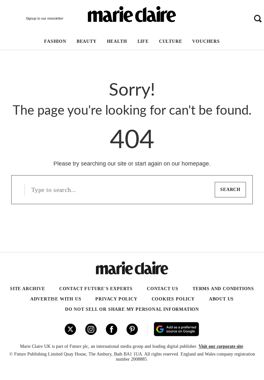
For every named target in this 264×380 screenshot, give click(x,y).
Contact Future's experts (96, 288)
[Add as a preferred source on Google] (197, 329)
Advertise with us (55, 299)
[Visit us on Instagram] (91, 329)
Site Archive (27, 288)
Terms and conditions (223, 288)
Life (143, 41)
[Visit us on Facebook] (111, 329)
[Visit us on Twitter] (70, 329)
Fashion (55, 41)
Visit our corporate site (221, 346)
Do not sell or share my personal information (132, 309)
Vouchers (206, 41)
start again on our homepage (172, 163)
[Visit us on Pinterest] (132, 329)
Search (230, 189)
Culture (170, 41)
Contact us (162, 288)
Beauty (87, 41)
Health (117, 41)
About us (221, 299)
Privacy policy (116, 299)
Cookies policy (173, 299)
